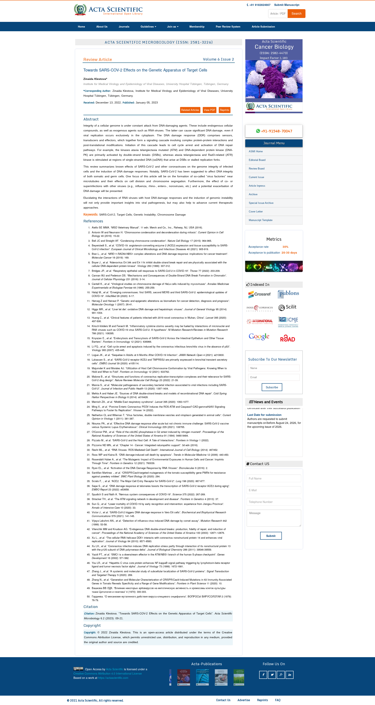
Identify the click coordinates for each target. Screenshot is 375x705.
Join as (171, 26)
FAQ (277, 700)
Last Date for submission (264, 441)
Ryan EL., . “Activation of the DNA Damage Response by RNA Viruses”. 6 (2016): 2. (150, 468)
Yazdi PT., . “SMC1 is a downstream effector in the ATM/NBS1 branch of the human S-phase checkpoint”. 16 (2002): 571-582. (158, 556)
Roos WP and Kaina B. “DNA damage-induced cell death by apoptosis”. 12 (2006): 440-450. (160, 454)
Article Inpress (257, 185)
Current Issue (256, 177)
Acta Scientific (114, 669)
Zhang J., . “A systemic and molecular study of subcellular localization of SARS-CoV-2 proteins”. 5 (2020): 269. (160, 573)
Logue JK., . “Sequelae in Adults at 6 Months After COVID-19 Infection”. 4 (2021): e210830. (158, 355)
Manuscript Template (260, 220)
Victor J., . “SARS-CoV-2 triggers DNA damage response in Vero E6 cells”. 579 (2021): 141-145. (159, 514)
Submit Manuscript (286, 5)
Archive (253, 194)
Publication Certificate (262, 426)
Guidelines (147, 26)
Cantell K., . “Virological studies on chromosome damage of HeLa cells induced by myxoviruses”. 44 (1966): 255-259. (160, 285)
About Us (101, 26)
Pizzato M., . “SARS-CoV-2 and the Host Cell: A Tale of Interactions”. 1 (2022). (150, 440)
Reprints (224, 110)
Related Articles (190, 110)
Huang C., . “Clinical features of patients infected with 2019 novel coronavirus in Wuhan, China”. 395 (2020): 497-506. (159, 319)
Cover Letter (256, 211)
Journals (124, 26)
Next (298, 78)
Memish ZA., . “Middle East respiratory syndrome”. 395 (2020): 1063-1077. (140, 402)
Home (81, 26)
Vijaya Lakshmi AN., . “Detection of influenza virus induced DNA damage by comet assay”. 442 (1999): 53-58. (159, 522)
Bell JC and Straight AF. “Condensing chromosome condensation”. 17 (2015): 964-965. (152, 240)
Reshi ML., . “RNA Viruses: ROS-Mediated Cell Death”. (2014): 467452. (155, 450)
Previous (250, 78)
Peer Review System (228, 26)
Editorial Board (257, 160)
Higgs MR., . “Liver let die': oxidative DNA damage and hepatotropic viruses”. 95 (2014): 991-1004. (159, 311)
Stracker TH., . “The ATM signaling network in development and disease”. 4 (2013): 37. (155, 499)
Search (297, 13)
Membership (196, 26)
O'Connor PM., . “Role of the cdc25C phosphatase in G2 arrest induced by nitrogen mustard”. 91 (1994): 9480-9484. (158, 433)
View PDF (209, 110)
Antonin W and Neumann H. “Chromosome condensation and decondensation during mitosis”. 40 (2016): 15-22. (157, 234)
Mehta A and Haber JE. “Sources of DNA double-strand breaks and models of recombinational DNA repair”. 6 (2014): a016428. (159, 395)
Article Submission (263, 26)
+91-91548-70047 (276, 131)
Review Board (256, 168)
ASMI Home (256, 151)
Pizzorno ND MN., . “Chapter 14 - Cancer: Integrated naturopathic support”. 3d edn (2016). (145, 445)
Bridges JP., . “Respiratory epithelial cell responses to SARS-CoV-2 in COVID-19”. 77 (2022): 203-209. (156, 271)
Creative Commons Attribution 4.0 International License (107, 673)
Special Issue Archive (261, 202)
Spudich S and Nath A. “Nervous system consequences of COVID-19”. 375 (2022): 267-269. (149, 494)
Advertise (244, 700)
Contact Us (223, 700)
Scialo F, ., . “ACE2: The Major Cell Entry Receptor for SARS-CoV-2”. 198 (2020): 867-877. (148, 481)
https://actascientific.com (113, 678)
